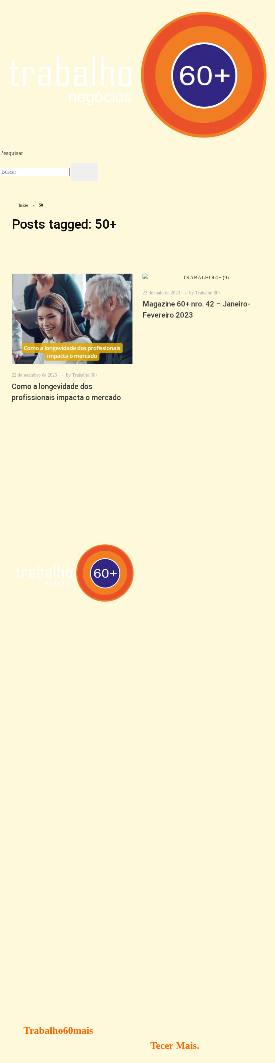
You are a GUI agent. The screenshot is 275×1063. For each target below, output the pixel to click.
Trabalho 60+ (85, 375)
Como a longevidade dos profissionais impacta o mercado (66, 392)
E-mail (25, 963)
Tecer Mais (173, 1045)
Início (23, 205)
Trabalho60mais (58, 1030)
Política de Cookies (61, 798)
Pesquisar (11, 153)
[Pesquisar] (84, 172)
